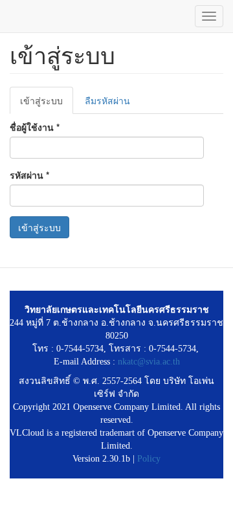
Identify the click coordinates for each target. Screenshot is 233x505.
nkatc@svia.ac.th (149, 361)
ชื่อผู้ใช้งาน (35, 126)
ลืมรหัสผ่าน (107, 100)
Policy (149, 459)
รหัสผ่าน (29, 174)
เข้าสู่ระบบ (46, 104)
